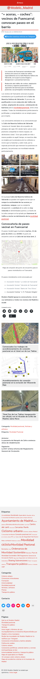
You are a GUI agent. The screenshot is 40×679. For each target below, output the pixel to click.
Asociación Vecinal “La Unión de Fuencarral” (22, 282)
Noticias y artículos (8, 588)
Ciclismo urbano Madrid (30, 531)
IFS (12, 537)
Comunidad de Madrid (8, 534)
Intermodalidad (7, 583)
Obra (10, 549)
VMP (3, 567)
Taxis (29, 561)
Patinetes (28, 553)
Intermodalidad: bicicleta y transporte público (18, 652)
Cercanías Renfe (22, 527)
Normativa (5, 549)
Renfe (11, 558)
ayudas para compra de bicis (23, 517)
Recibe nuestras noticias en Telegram (21, 36)
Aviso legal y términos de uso (12, 629)
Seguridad (16, 558)
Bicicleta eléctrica (12, 524)
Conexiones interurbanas (10, 578)
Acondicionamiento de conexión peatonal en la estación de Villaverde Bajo (19, 382)
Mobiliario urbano (16, 540)
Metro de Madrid (6, 540)
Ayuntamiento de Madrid (17, 521)
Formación (5, 581)
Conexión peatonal (22, 534)
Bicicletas (21, 524)
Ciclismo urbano (12, 531)
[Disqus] (20, 477)
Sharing (11, 560)
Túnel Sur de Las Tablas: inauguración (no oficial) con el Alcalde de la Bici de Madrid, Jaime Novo (19, 416)
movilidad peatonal (21, 108)
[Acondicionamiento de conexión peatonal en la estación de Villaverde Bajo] (20, 377)
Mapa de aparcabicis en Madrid (12, 655)
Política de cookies (8, 643)
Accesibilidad (6, 515)
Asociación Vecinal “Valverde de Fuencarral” (22, 285)
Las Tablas (16, 537)
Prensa (4, 590)
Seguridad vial (23, 558)
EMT (30, 534)
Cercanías (11, 527)
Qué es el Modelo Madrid (10, 620)
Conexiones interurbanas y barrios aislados (16, 641)
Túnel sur (30, 564)
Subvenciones (21, 560)
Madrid (36, 537)
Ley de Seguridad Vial (26, 537)
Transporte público (16, 564)
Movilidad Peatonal (16, 432)
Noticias (4, 627)
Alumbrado (14, 515)
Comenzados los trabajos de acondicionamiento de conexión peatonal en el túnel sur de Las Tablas (20, 349)
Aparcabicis (22, 515)
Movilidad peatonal (17, 426)
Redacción (8, 32)
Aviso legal (13, 672)
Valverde (35, 564)
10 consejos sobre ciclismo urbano (13, 657)
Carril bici (26, 524)
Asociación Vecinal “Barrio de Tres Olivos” (22, 288)
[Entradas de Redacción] (3, 32)
